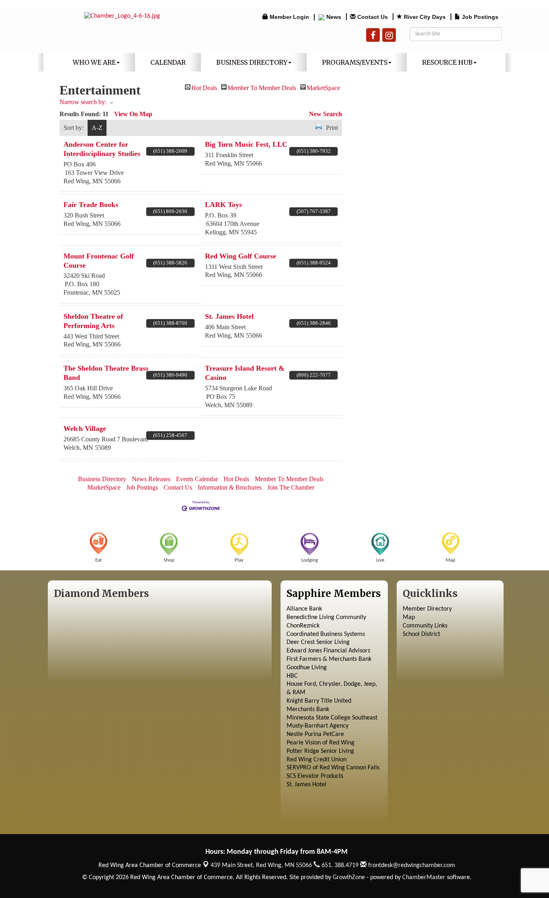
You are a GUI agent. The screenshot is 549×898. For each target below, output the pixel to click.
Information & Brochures (230, 487)
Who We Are (94, 62)
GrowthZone (349, 877)
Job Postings (142, 487)
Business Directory (251, 62)
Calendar (168, 62)
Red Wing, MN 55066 (261, 865)
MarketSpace (323, 87)
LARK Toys (223, 205)
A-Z (97, 127)
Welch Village (85, 428)
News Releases (151, 479)
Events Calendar (197, 479)
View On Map (133, 114)
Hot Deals (204, 87)
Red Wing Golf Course (240, 256)
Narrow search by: (83, 101)
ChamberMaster (423, 877)
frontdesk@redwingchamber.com (411, 865)
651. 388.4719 (339, 865)
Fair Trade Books (91, 205)
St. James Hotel (229, 316)
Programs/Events (354, 62)
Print (332, 127)
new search (325, 114)
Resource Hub (447, 62)
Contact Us (178, 487)
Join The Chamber (290, 487)
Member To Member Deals (261, 87)
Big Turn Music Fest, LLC (246, 144)
